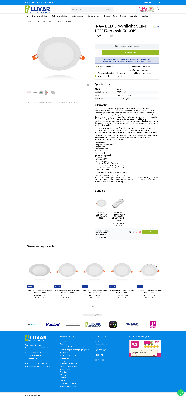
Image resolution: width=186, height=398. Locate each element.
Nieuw (107, 16)
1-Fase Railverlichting (68, 383)
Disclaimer (64, 372)
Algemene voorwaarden (69, 367)
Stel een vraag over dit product (127, 46)
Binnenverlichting (39, 16)
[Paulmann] (153, 324)
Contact (63, 341)
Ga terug (31, 21)
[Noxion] (133, 324)
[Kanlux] (52, 324)
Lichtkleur (63, 378)
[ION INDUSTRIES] (32, 324)
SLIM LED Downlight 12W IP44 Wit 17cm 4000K (122, 291)
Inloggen (158, 2)
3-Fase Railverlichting (68, 386)
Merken (145, 16)
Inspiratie (133, 16)
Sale (115, 16)
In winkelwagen (131, 53)
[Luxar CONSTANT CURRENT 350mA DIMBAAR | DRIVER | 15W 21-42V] (118, 204)
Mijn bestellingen (101, 344)
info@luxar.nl (32, 358)
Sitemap (63, 375)
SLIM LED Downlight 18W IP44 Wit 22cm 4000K (67, 291)
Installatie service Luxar (68, 364)
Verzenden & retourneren (69, 355)
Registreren (148, 2)
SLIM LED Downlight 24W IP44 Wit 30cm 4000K (39, 291)
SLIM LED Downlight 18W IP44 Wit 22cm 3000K (94, 291)
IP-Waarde (64, 381)
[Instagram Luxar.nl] (96, 360)
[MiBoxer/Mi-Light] (113, 324)
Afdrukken (74, 102)
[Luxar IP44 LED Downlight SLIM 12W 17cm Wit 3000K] (59, 56)
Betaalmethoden (66, 353)
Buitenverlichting (59, 16)
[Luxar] (155, 27)
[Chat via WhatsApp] (180, 392)
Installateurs (77, 16)
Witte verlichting (91, 315)
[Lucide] (73, 324)
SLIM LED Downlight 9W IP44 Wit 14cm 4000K (149, 291)
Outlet (123, 16)
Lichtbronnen (93, 16)
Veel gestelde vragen (68, 361)
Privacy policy (65, 369)
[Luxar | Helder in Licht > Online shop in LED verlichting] (37, 9)
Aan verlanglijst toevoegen (36, 102)
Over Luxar (64, 344)
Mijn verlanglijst (100, 350)
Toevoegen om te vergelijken (58, 102)
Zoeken (109, 9)
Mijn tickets (99, 347)
